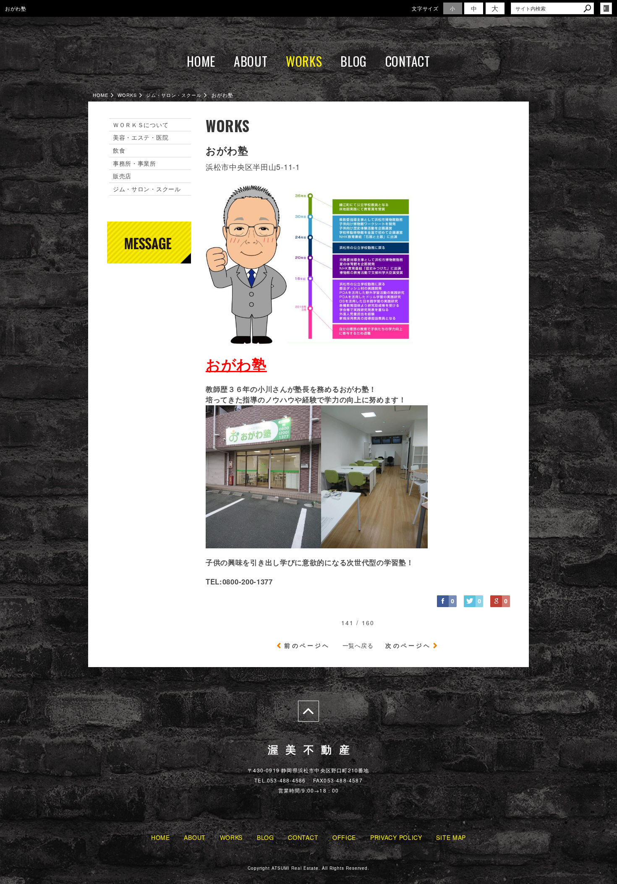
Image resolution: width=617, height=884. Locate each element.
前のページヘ (307, 645)
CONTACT (407, 61)
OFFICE (344, 837)
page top (308, 711)
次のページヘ (408, 645)
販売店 (122, 176)
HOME (201, 61)
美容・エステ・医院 (140, 137)
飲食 (119, 150)
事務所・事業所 (134, 163)
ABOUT (251, 61)
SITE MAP (451, 837)
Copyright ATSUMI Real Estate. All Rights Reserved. (308, 868)
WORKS (304, 61)
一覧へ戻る (358, 645)
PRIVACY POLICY (396, 837)
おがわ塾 (236, 364)
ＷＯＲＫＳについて (140, 124)
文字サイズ (425, 8)
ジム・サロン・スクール (147, 189)
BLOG (353, 61)
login (606, 8)
